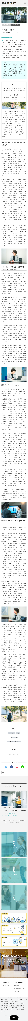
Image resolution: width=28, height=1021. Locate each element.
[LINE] (22, 766)
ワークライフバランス (8, 815)
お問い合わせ (5, 985)
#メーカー (11, 733)
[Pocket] (17, 766)
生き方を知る (16, 24)
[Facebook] (11, 766)
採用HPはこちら (13, 754)
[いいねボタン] (3, 772)
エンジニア (5, 813)
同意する (14, 1017)
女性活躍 (12, 813)
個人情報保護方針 (19, 988)
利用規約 (16, 991)
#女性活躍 (14, 737)
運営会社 (16, 985)
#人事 (18, 733)
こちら (3, 1011)
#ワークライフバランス (14, 741)
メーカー (18, 815)
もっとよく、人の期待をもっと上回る (13, 810)
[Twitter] (5, 766)
